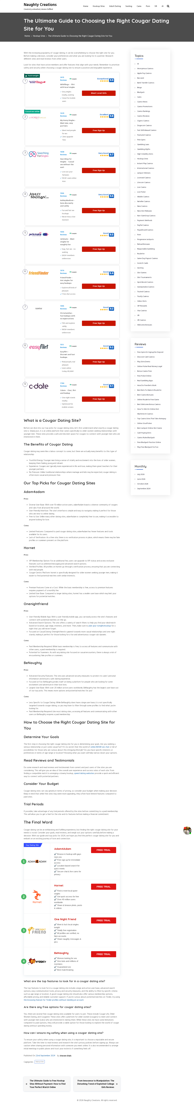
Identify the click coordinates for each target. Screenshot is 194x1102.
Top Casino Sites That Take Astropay (151, 418)
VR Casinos (141, 320)
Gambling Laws (143, 144)
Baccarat (140, 78)
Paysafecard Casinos (145, 230)
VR (156, 6)
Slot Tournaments (144, 277)
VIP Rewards (142, 305)
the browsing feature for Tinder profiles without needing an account (54, 1000)
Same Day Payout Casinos (147, 258)
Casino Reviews (143, 116)
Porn (148, 6)
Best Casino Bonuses (145, 394)
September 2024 (144, 488)
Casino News (142, 101)
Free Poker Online (144, 375)
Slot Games (141, 272)
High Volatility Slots (145, 154)
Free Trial (104, 850)
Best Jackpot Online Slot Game (149, 428)
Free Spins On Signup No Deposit (150, 352)
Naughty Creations (40, 5)
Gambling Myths (143, 149)
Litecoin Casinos (143, 182)
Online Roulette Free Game (148, 399)
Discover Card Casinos (146, 356)
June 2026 (141, 479)
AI (163, 6)
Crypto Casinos (143, 120)
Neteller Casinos (143, 201)
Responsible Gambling (146, 249)
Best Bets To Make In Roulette (149, 390)
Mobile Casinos (143, 196)
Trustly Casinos (143, 296)
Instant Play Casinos (145, 163)
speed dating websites (84, 773)
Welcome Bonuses (144, 324)
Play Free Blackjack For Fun (147, 447)
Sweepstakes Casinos (145, 286)
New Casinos (142, 206)
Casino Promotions (144, 106)
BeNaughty (61, 953)
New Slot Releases (144, 211)
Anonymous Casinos (145, 68)
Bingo (139, 87)
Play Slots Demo (143, 361)
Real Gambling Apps (145, 380)
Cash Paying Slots (144, 432)
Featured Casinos (144, 135)
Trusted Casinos (143, 291)
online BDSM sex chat (100, 747)
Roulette (141, 253)
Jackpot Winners (143, 173)
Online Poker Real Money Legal (149, 366)
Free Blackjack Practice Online (149, 442)
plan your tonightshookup (100, 625)
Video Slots (141, 301)
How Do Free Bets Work (146, 385)
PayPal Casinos (143, 225)
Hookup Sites (99, 6)
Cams (139, 6)
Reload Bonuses (143, 244)
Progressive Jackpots (145, 239)
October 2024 (142, 483)
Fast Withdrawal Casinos (146, 130)
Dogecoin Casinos (144, 125)
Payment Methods (144, 220)
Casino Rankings (143, 111)
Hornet (58, 885)
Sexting (129, 6)
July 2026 (141, 474)
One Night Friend (65, 919)
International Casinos (145, 168)
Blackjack (141, 92)
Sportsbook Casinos (145, 282)
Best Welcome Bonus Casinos (148, 404)
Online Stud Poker (144, 423)
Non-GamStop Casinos (146, 215)
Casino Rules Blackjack (146, 437)
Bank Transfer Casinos (145, 82)
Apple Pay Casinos (144, 73)
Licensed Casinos (144, 177)
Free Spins (141, 139)
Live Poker (141, 192)
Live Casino (141, 187)
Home (85, 6)
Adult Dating (115, 6)
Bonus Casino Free (144, 371)
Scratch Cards (142, 263)
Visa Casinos (142, 310)
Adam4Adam (62, 848)
